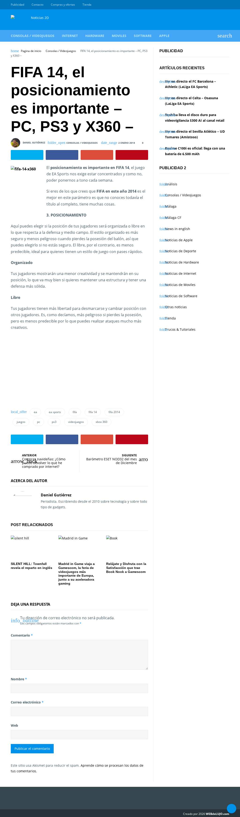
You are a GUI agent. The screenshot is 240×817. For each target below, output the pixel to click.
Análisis (171, 184)
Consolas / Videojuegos (32, 35)
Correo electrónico (27, 702)
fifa (75, 412)
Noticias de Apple (179, 240)
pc (38, 422)
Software (143, 35)
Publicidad (17, 5)
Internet (70, 35)
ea (35, 412)
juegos (21, 422)
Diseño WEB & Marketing (221, 4)
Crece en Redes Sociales (227, 4)
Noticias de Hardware (182, 262)
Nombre (19, 679)
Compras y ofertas (63, 5)
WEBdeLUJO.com (217, 814)
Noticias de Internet (180, 273)
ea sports (55, 412)
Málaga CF (173, 217)
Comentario (22, 635)
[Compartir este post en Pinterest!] (132, 155)
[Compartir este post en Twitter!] (27, 155)
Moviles (119, 35)
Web (14, 725)
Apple (164, 35)
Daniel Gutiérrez (34, 142)
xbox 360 (101, 422)
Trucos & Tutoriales (180, 329)
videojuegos (76, 422)
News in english (177, 229)
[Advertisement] (46, 371)
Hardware (94, 35)
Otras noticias (176, 307)
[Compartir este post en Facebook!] (62, 155)
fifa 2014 (114, 412)
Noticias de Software (181, 296)
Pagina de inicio (31, 51)
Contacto (37, 5)
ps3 (54, 422)
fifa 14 (93, 412)
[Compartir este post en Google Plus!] (97, 155)
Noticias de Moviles (180, 284)
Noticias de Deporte (180, 251)
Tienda (86, 5)
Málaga (170, 206)
